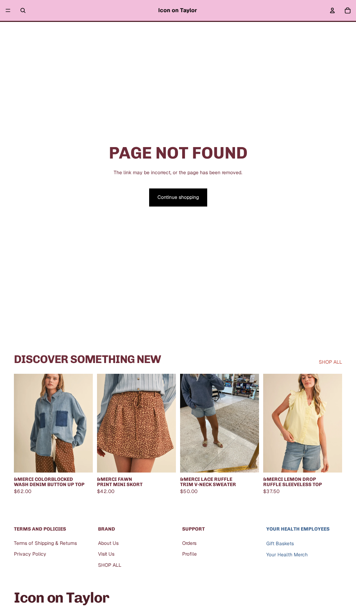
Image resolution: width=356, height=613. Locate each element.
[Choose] (82, 461)
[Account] (332, 10)
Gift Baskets (280, 543)
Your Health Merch (287, 555)
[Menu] (8, 10)
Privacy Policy (30, 554)
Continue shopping (178, 197)
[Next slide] (251, 423)
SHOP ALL (330, 362)
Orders (189, 543)
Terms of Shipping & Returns (45, 543)
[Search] (23, 10)
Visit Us (106, 554)
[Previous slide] (187, 423)
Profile (189, 554)
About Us (108, 543)
